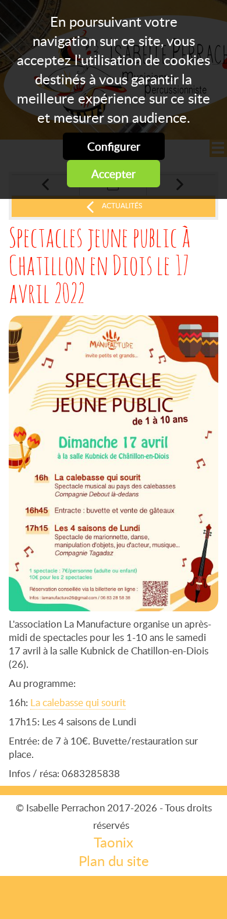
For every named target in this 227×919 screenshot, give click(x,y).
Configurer (113, 146)
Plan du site (114, 861)
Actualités (122, 205)
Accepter (113, 173)
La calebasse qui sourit (78, 702)
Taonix (113, 842)
